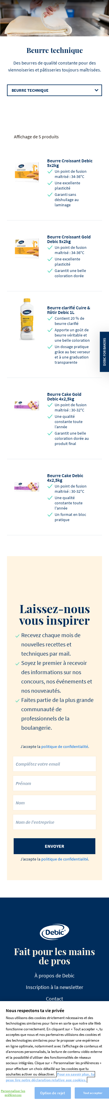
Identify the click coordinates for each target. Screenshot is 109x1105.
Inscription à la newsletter (54, 987)
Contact (54, 998)
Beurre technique (30, 90)
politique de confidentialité (64, 746)
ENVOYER (54, 846)
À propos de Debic (54, 975)
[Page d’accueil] (54, 932)
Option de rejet (52, 1093)
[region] (54, 1053)
